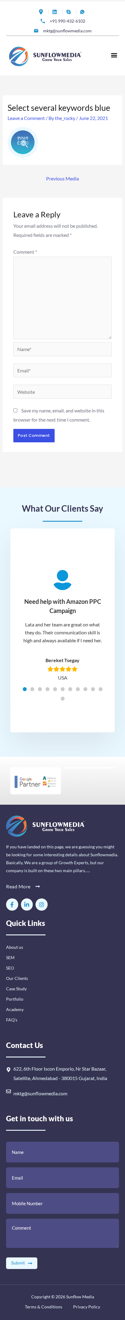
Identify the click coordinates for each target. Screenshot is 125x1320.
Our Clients (17, 978)
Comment (25, 252)
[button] (114, 55)
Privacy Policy (86, 1306)
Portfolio (14, 999)
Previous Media (62, 178)
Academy (15, 1009)
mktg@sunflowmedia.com (40, 1093)
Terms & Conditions (43, 1306)
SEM (10, 957)
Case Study (16, 988)
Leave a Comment (26, 118)
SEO (10, 967)
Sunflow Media (80, 1296)
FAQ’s (11, 1019)
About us (14, 947)
